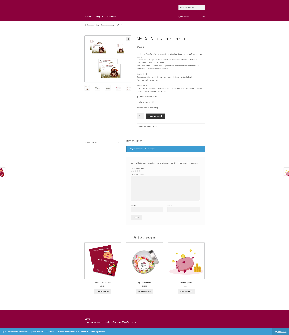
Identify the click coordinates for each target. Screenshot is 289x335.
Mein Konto (111, 16)
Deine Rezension (138, 174)
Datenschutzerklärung (93, 322)
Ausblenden (281, 331)
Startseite (88, 16)
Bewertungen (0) (90, 142)
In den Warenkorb (155, 116)
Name (134, 205)
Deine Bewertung (137, 168)
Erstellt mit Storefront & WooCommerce (119, 322)
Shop (98, 16)
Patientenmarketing (107, 25)
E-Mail (170, 205)
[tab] (102, 142)
